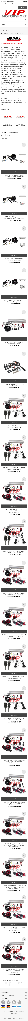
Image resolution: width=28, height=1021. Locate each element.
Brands (4, 1018)
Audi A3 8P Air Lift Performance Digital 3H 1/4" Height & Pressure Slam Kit (14, 552)
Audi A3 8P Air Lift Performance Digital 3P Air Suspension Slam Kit (14, 677)
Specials (13, 1020)
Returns (10, 1018)
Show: (2, 138)
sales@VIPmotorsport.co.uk (8, 1)
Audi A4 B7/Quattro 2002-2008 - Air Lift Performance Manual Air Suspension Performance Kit (14, 887)
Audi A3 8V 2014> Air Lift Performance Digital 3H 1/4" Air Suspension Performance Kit (14, 762)
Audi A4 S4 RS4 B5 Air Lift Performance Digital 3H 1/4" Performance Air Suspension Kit (14, 971)
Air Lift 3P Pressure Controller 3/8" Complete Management (14, 301)
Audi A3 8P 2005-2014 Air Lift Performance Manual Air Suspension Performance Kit (14, 511)
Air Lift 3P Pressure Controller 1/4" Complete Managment (14, 259)
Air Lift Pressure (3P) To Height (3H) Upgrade (14, 384)
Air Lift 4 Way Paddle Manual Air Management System (14, 343)
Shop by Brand (8, 33)
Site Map (15, 1018)
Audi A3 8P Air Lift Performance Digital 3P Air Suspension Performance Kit (14, 635)
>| (8, 984)
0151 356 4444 (23, 1)
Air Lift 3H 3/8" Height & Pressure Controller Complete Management (14, 217)
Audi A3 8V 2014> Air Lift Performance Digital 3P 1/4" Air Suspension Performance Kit (14, 803)
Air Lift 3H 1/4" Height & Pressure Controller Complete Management (14, 175)
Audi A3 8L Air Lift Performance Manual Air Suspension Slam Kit (14, 426)
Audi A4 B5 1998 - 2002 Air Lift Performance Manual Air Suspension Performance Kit (14, 845)
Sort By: (3, 135)
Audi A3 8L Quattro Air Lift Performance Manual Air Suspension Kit (14, 468)
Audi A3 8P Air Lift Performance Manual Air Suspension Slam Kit (14, 719)
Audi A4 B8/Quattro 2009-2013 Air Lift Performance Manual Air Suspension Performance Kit (14, 929)
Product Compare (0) (13, 132)
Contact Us (21, 1018)
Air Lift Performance (18, 33)
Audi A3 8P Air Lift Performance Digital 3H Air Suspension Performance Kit (14, 593)
